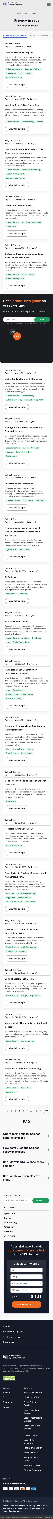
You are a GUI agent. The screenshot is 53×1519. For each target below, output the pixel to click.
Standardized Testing (16, 178)
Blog (5, 1397)
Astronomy (9, 1227)
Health (29, 73)
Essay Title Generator (29, 1441)
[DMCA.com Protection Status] (9, 1380)
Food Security (12, 753)
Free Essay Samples (33, 1392)
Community (11, 73)
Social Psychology (21, 642)
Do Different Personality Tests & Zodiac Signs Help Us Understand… (24, 151)
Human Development (15, 174)
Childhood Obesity (14, 69)
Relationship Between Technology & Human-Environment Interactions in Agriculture (23, 532)
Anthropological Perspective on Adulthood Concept (26, 1025)
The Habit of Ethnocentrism (19, 205)
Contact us (8, 1402)
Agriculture (11, 550)
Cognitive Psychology (31, 170)
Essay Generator (31, 1453)
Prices (6, 1407)
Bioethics (8, 1231)
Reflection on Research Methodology (23, 1068)
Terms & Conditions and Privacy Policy (18, 1506)
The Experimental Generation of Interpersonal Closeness (21, 672)
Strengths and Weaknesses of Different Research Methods (24, 429)
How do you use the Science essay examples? (21, 1149)
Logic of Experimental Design (19, 979)
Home (19, 13)
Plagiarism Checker (33, 1448)
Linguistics (11, 226)
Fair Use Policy (41, 1506)
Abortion (7, 1326)
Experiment (18, 690)
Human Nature (12, 122)
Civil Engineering (28, 947)
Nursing (9, 452)
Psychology (18, 96)
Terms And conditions (30, 323)
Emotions (36, 638)
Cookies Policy (24, 1508)
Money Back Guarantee (12, 1511)
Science (26, 13)
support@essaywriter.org (14, 1483)
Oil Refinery (10, 577)
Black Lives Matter (11, 1337)
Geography (24, 550)
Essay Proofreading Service (33, 1419)
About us (7, 1392)
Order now (26, 1304)
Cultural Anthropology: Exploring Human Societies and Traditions (24, 256)
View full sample (17, 84)
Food (21, 73)
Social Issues (12, 456)
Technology (18, 772)
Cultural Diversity (14, 400)
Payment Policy (9, 1508)
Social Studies (12, 947)
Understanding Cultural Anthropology (23, 379)
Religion (16, 717)
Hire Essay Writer (32, 1397)
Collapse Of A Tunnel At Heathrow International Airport (21, 931)
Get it (42, 320)
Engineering (11, 951)
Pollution (23, 594)
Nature (40, 122)
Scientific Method (14, 77)
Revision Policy (38, 1508)
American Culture (33, 69)
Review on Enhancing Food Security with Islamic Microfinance (25, 728)
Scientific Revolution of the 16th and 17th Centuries (25, 783)
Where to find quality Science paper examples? (21, 1135)
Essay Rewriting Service (31, 1411)
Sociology (17, 921)
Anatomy (25, 638)
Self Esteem (30, 902)
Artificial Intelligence (12, 1331)
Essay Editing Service (30, 1403)
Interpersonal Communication (19, 694)
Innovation (11, 801)
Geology (23, 951)
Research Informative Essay (19, 829)
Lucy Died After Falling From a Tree (22, 105)
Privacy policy (42, 323)
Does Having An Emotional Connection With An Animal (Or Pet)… (26, 875)
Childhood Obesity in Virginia (19, 52)
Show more (8, 1342)
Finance (30, 749)
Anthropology (27, 122)
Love (8, 642)
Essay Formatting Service (32, 1427)
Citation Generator (32, 1470)
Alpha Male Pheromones (16, 621)
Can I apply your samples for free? (21, 1178)
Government (26, 753)
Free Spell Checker (32, 1465)
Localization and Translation (19, 484)
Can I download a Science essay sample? (23, 1164)
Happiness (10, 898)
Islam (8, 749)
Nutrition (16, 44)
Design (24, 996)
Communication (13, 448)
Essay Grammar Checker (31, 1459)
